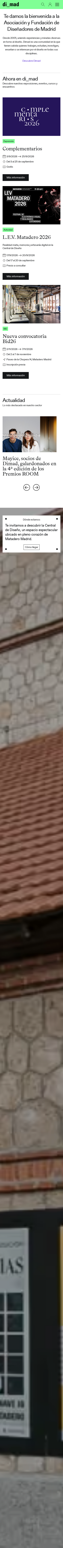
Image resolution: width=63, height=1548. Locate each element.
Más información (16, 177)
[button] (57, 4)
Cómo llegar (31, 547)
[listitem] (31, 446)
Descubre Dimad (31, 60)
